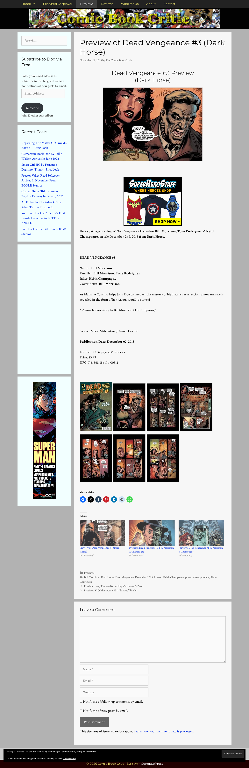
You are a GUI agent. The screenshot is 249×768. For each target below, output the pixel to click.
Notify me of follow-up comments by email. (113, 701)
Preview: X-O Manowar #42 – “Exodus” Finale (110, 590)
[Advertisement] (50, 308)
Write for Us (130, 4)
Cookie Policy (69, 758)
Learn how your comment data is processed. (164, 731)
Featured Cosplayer (57, 4)
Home (26, 4)
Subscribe (32, 108)
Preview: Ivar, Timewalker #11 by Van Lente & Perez (114, 586)
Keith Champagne (173, 577)
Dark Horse (107, 577)
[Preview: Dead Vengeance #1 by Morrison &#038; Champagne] (201, 533)
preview (204, 577)
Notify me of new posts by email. (105, 710)
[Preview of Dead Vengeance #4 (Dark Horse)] (102, 533)
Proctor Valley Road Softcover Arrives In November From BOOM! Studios (40, 180)
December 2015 (144, 577)
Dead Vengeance (124, 577)
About (151, 4)
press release (192, 577)
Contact (169, 4)
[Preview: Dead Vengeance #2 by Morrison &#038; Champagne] (152, 533)
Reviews (107, 4)
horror (158, 577)
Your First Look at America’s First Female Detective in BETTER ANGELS (43, 218)
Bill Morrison (92, 577)
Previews (86, 4)
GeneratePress (152, 763)
